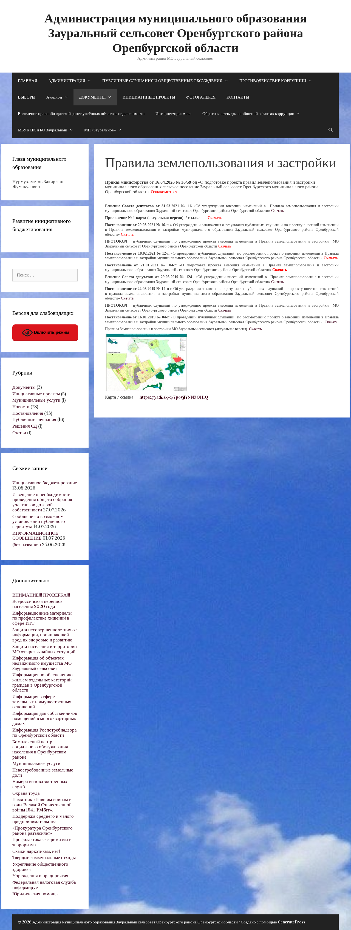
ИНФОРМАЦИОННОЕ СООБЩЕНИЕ (35, 535)
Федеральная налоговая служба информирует (44, 884)
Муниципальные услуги (36, 400)
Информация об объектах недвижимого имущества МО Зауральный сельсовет (42, 663)
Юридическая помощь (35, 894)
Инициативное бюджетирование (44, 483)
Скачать (277, 211)
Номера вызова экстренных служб (39, 784)
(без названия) (26, 545)
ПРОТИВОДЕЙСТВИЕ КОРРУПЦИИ (272, 80)
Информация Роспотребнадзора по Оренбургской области (44, 732)
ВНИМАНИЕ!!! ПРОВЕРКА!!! (41, 595)
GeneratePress (291, 922)
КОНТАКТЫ (238, 97)
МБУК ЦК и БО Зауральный (42, 130)
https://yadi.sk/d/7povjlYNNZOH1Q (173, 397)
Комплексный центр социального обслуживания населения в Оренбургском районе (40, 749)
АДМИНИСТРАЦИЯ (66, 80)
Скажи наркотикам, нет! (36, 851)
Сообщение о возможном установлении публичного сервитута (38, 521)
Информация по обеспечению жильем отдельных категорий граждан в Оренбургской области (42, 682)
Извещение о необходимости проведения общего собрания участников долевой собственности (42, 502)
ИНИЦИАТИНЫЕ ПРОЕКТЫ (149, 97)
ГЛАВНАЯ (27, 80)
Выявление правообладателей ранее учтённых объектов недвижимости (81, 113)
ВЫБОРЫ (26, 97)
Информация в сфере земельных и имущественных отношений (41, 702)
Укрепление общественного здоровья (40, 866)
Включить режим (51, 332)
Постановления (27, 413)
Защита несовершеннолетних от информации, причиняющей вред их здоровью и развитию (44, 635)
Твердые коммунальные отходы (44, 857)
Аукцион (54, 97)
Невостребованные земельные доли (42, 772)
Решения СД (24, 426)
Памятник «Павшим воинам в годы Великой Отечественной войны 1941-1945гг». (42, 805)
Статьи (19, 433)
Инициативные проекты (36, 394)
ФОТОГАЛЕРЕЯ (201, 97)
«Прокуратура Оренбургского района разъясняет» (42, 830)
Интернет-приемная (173, 113)
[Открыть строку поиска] (330, 130)
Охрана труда (26, 793)
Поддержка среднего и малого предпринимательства (43, 818)
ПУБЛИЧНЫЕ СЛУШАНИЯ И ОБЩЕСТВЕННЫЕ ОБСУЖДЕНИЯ (162, 80)
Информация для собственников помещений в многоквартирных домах (44, 718)
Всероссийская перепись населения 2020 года (37, 603)
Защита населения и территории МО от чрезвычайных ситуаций (44, 649)
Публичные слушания (34, 419)
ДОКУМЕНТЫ (92, 97)
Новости (20, 407)
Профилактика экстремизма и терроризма (42, 842)
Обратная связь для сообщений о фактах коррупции (248, 113)
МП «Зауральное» (100, 130)
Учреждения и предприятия (40, 876)
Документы (23, 387)
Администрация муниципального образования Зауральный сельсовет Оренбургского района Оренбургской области (175, 33)
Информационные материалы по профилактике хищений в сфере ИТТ (42, 618)
